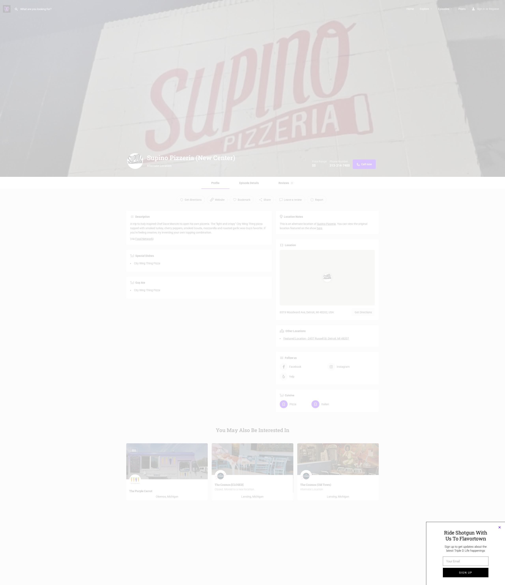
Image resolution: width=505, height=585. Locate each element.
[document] (252, 292)
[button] (499, 527)
